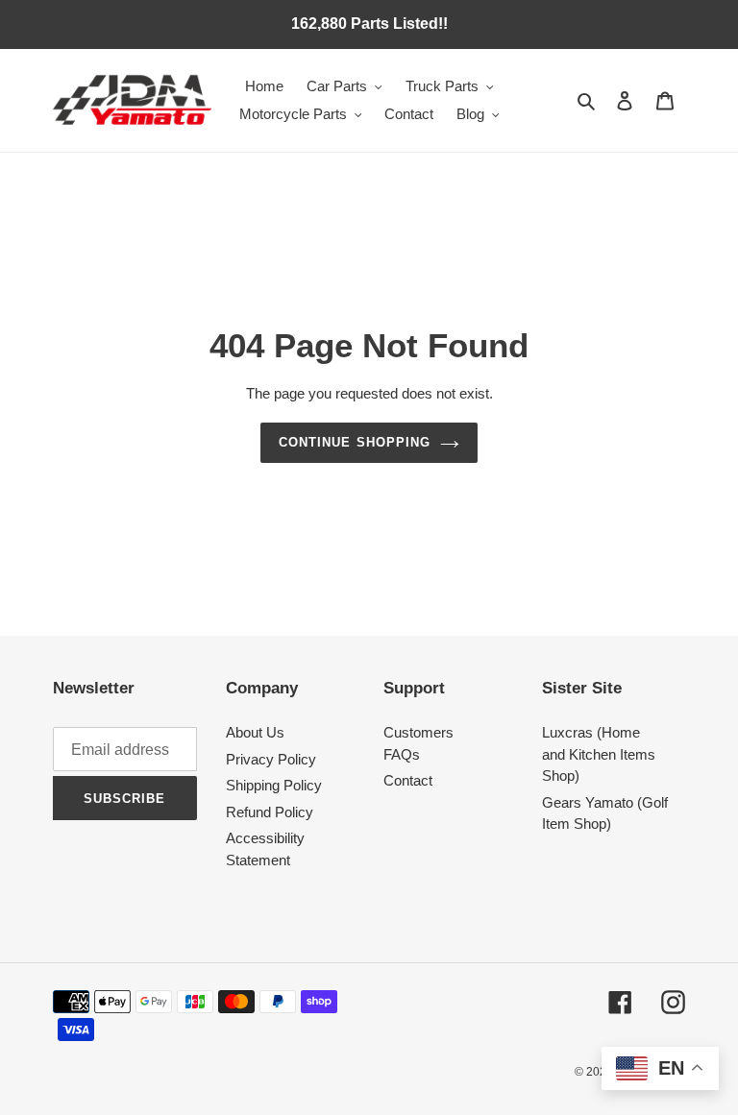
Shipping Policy (274, 785)
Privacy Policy (271, 759)
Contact (407, 780)
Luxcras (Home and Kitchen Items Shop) (598, 754)
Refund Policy (269, 812)
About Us (255, 732)
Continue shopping (354, 442)
